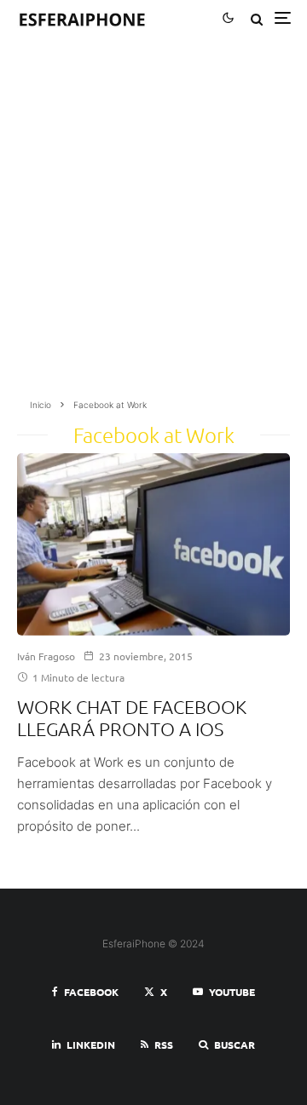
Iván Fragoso (46, 656)
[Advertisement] (153, 223)
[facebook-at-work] (153, 544)
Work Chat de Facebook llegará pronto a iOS (131, 717)
